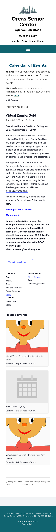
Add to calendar (19, 262)
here (16, 95)
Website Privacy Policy (28, 521)
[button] (28, 49)
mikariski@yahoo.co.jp (17, 190)
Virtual (8, 294)
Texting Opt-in (28, 524)
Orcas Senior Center (28, 22)
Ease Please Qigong (15, 406)
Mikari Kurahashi (35, 277)
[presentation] (27, 336)
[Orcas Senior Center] (28, 9)
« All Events (12, 100)
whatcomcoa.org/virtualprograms (23, 249)
